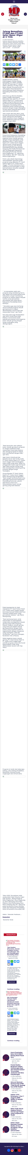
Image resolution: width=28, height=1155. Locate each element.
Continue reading (13, 989)
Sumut (14, 45)
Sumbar (5, 45)
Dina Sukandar (9, 39)
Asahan (5, 41)
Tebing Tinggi (16, 46)
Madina (10, 42)
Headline (20, 41)
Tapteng (5, 46)
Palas (11, 43)
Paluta (15, 43)
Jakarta (5, 42)
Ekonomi (15, 41)
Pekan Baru (21, 43)
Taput (10, 46)
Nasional (15, 42)
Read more (12, 982)
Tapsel (19, 45)
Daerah (10, 41)
